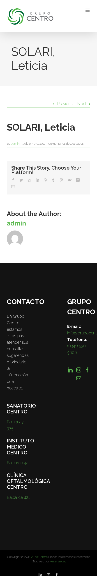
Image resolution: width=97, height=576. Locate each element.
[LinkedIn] (70, 369)
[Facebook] (87, 369)
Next (81, 103)
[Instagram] (78, 369)
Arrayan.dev (58, 561)
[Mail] (78, 378)
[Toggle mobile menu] (87, 10)
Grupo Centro (39, 557)
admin (15, 143)
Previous (65, 103)
